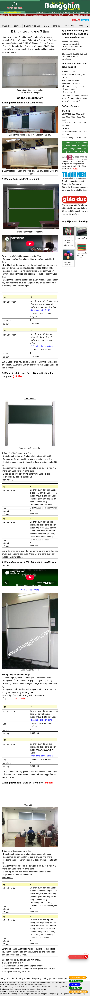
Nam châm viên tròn (68, 263)
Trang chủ (4, 978)
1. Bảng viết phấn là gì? (12, 963)
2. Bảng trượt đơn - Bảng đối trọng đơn (23, 783)
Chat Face (74, 984)
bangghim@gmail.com (13, 989)
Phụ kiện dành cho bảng (75, 221)
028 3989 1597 (78, 114)
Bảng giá (47, 978)
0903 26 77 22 (75, 123)
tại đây (75, 169)
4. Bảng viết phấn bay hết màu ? (16, 972)
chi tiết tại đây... (72, 214)
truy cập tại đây (70, 42)
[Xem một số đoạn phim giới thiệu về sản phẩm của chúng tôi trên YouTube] (76, 20)
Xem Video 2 (7, 480)
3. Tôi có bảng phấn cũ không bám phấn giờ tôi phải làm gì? (28, 969)
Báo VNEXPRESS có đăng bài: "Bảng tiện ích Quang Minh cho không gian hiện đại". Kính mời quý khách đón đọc (74, 165)
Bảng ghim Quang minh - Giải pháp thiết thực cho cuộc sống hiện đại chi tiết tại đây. (74, 187)
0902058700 (36, 987)
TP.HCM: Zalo (76, 981)
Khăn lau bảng (81, 238)
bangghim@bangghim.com (14, 984)
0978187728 (66, 987)
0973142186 (46, 987)
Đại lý (38, 978)
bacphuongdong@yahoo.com (35, 984)
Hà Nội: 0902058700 (78, 992)
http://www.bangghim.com (16, 991)
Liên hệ (80, 26)
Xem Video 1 (30, 399)
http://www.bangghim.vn (35, 991)
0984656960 (60, 982)
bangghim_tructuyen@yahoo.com (34, 989)
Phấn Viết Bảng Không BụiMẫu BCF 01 (68, 241)
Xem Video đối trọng (30, 590)
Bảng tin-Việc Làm (27, 978)
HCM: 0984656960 (78, 977)
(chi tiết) (17, 376)
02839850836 (34, 982)
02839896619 (23, 982)
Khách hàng (58, 978)
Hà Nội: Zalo (75, 988)
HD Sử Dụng (69, 26)
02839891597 (11, 982)
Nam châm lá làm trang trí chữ (81, 255)
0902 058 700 (75, 132)
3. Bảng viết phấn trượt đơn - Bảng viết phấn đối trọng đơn (27, 375)
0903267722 (50, 982)
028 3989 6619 (68, 117)
